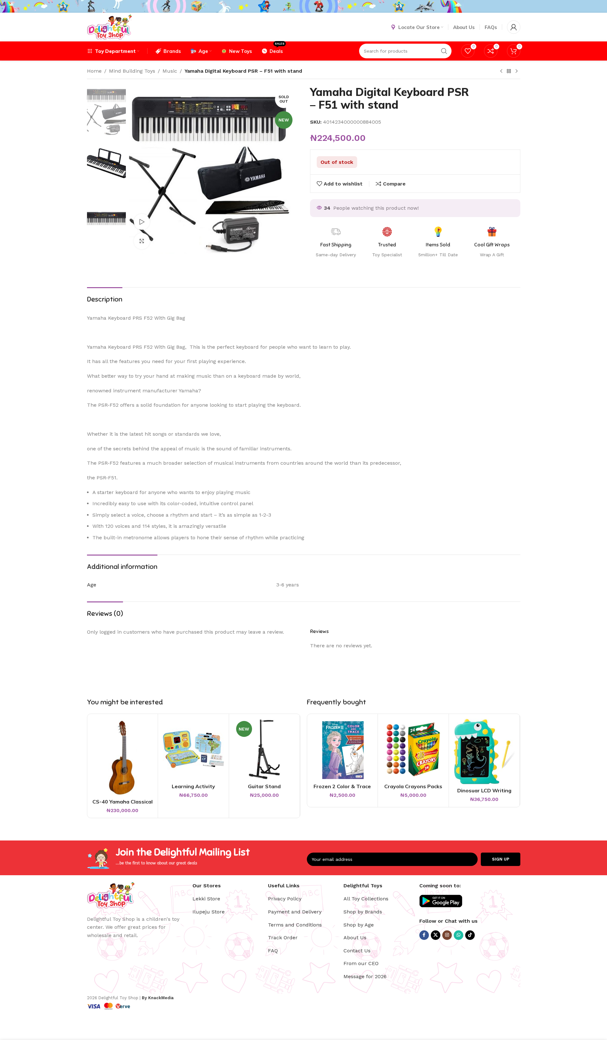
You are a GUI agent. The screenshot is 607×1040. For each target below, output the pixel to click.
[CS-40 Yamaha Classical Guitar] (122, 757)
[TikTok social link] (470, 935)
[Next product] (516, 71)
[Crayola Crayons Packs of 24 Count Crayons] (413, 749)
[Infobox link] (492, 242)
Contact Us (357, 951)
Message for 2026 (365, 976)
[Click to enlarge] (142, 241)
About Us (354, 938)
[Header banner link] (303, 6)
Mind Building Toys (132, 71)
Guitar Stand (264, 786)
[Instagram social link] (447, 935)
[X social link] (435, 935)
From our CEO (361, 963)
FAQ (273, 951)
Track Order (283, 938)
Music (170, 71)
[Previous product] (501, 71)
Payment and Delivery (295, 912)
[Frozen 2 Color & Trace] (342, 749)
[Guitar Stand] (264, 749)
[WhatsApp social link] (458, 935)
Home (94, 71)
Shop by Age (358, 925)
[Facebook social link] (424, 935)
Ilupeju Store (208, 912)
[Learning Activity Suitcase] (193, 749)
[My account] (514, 27)
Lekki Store (206, 899)
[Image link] (111, 894)
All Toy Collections (365, 899)
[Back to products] (509, 71)
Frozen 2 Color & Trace (342, 786)
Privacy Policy (284, 899)
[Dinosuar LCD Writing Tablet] (484, 751)
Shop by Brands (362, 912)
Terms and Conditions (295, 925)
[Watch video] (142, 222)
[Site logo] (109, 27)
